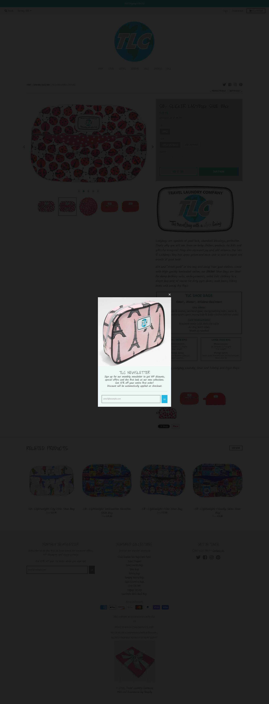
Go (164, 399)
